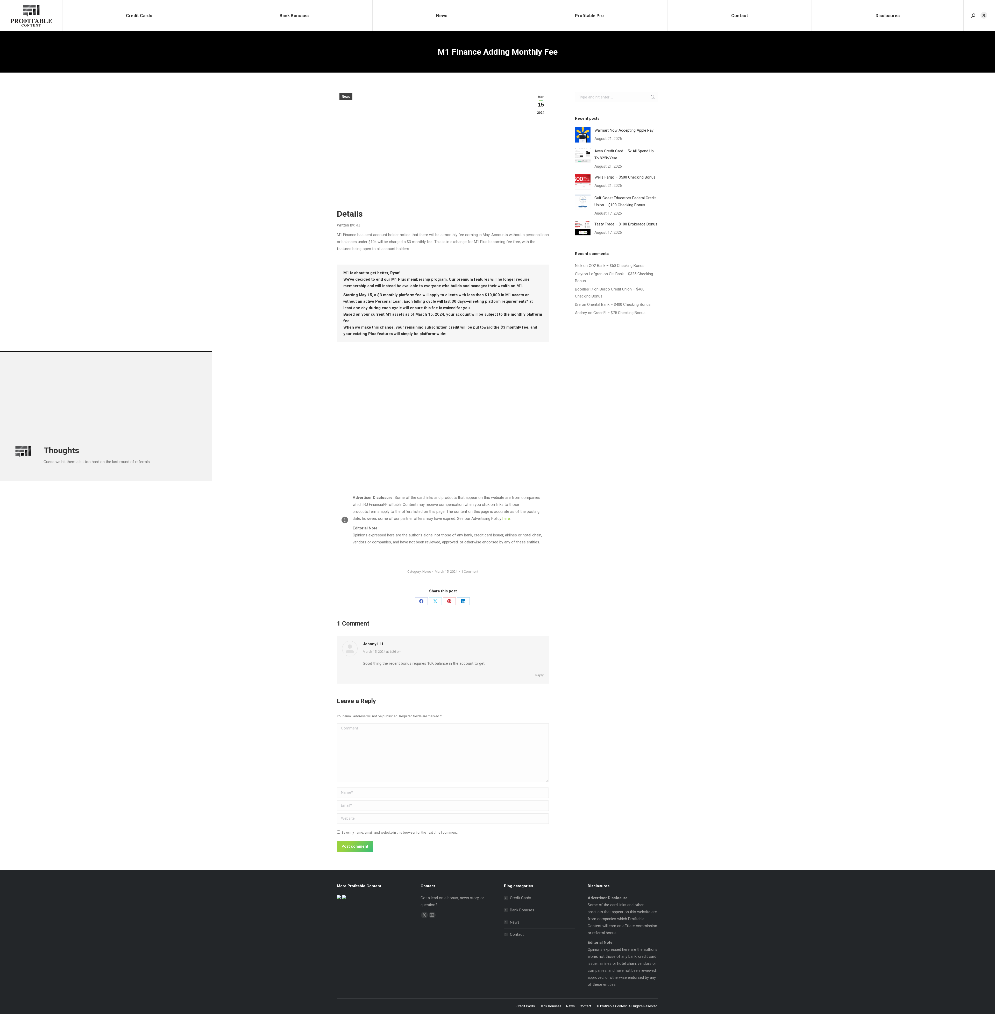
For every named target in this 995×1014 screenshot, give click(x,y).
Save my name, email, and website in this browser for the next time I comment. (400, 832)
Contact (517, 934)
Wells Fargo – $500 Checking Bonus (625, 177)
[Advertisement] (162, 397)
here (506, 518)
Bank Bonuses (522, 910)
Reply (539, 675)
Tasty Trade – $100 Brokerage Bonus (625, 224)
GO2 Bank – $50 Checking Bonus (616, 265)
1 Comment (469, 571)
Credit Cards (520, 898)
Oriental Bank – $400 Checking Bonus (619, 304)
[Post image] (583, 135)
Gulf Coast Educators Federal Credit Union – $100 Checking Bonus (625, 201)
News (346, 96)
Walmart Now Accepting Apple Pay (623, 130)
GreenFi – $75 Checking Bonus (619, 312)
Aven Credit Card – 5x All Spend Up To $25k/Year (624, 154)
